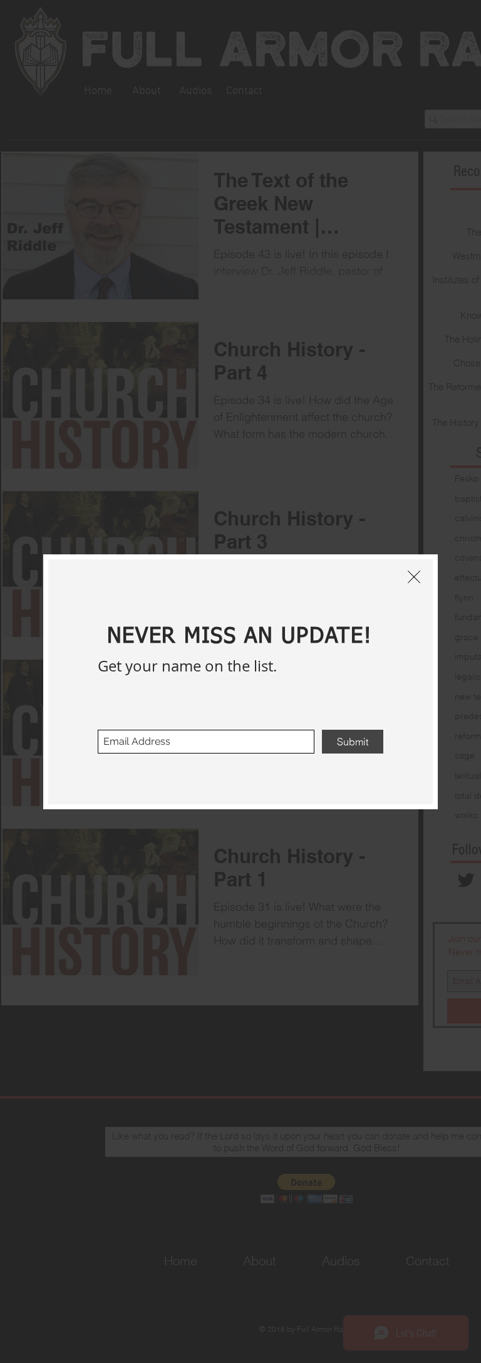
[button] (414, 577)
